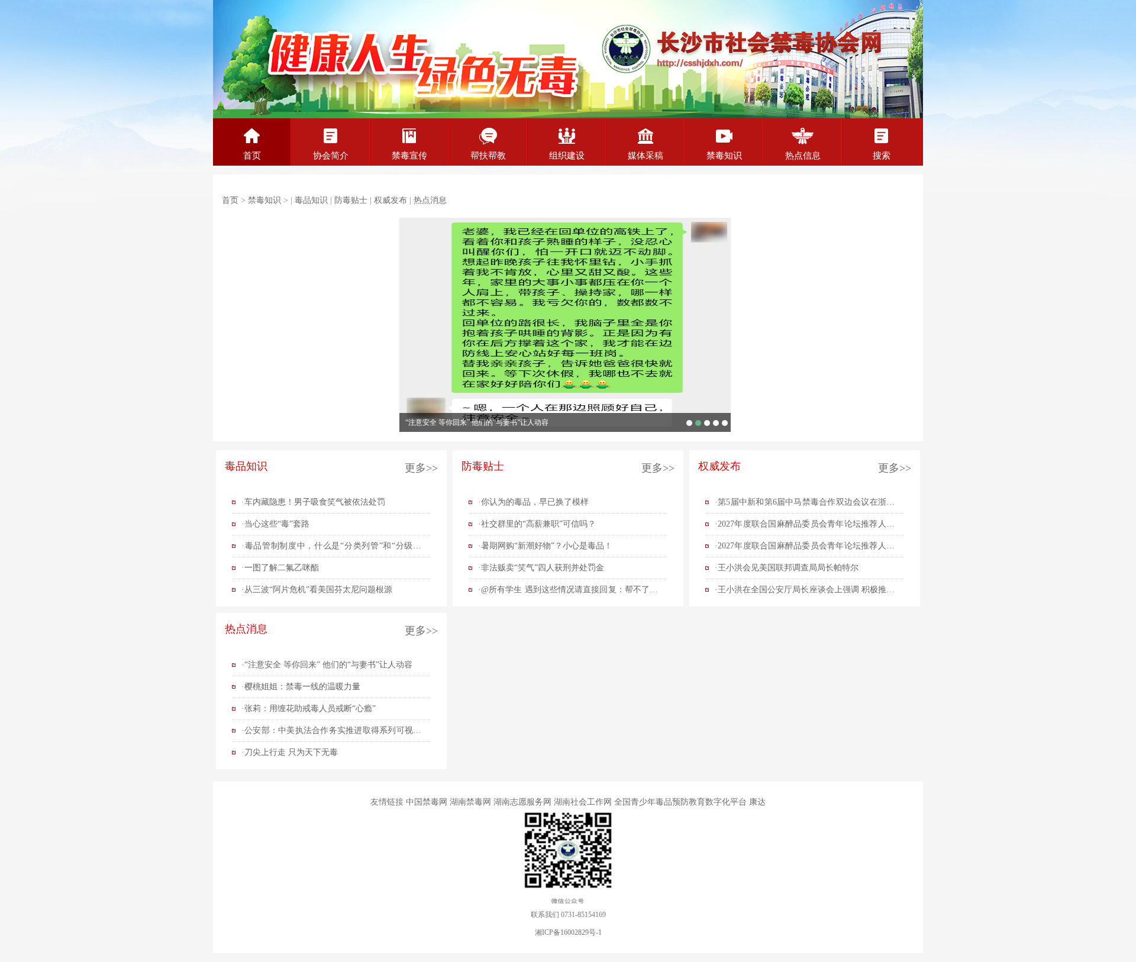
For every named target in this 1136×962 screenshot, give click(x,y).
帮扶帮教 (488, 155)
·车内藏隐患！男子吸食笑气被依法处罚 (313, 502)
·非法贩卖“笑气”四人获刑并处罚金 (541, 567)
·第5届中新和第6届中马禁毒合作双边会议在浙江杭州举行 (805, 505)
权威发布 (390, 200)
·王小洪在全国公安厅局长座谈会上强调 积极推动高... (805, 593)
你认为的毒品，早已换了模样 (689, 423)
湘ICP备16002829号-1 (568, 932)
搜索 (881, 155)
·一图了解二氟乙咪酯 (280, 567)
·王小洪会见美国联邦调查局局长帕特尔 (787, 567)
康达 (757, 802)
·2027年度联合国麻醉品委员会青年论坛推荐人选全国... (805, 527)
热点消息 (430, 200)
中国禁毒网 (426, 802)
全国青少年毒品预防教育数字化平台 (680, 802)
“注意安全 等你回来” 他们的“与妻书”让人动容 (476, 422)
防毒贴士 (350, 200)
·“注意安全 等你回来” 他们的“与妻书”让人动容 (326, 664)
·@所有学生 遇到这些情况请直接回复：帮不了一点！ (568, 593)
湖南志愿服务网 (522, 802)
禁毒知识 (724, 155)
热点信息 (803, 155)
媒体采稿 (645, 155)
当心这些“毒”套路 (716, 423)
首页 (252, 155)
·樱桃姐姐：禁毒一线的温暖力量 (300, 686)
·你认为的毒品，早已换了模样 (533, 502)
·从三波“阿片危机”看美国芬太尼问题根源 (316, 589)
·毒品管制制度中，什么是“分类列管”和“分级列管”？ (331, 549)
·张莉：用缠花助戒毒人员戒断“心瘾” (308, 708)
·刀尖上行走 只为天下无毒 (289, 752)
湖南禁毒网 (470, 802)
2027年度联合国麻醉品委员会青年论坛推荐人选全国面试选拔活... (707, 423)
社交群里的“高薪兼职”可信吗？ (725, 423)
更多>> (421, 468)
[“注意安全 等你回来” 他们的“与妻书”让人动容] (565, 325)
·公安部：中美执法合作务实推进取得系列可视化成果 (331, 733)
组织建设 (567, 155)
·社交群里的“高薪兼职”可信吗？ (537, 523)
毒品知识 (311, 200)
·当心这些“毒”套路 (275, 523)
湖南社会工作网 (583, 802)
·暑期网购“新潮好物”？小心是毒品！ (545, 545)
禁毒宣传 (409, 155)
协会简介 (330, 155)
